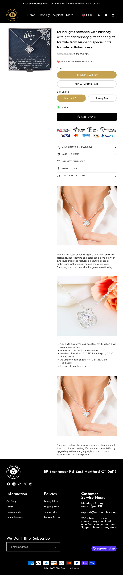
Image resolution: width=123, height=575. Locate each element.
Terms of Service (52, 517)
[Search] (99, 15)
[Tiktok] (19, 484)
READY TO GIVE (69, 169)
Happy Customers (15, 517)
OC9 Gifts (55, 568)
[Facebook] (8, 484)
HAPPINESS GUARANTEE (73, 161)
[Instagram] (14, 484)
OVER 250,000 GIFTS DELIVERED (77, 147)
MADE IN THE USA (70, 154)
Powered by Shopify (70, 568)
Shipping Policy (51, 507)
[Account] (106, 15)
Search (9, 507)
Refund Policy (51, 512)
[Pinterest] (31, 484)
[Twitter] (25, 484)
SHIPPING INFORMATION (73, 176)
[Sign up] (55, 547)
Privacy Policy (51, 501)
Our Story (11, 501)
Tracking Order (13, 512)
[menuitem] (70, 15)
